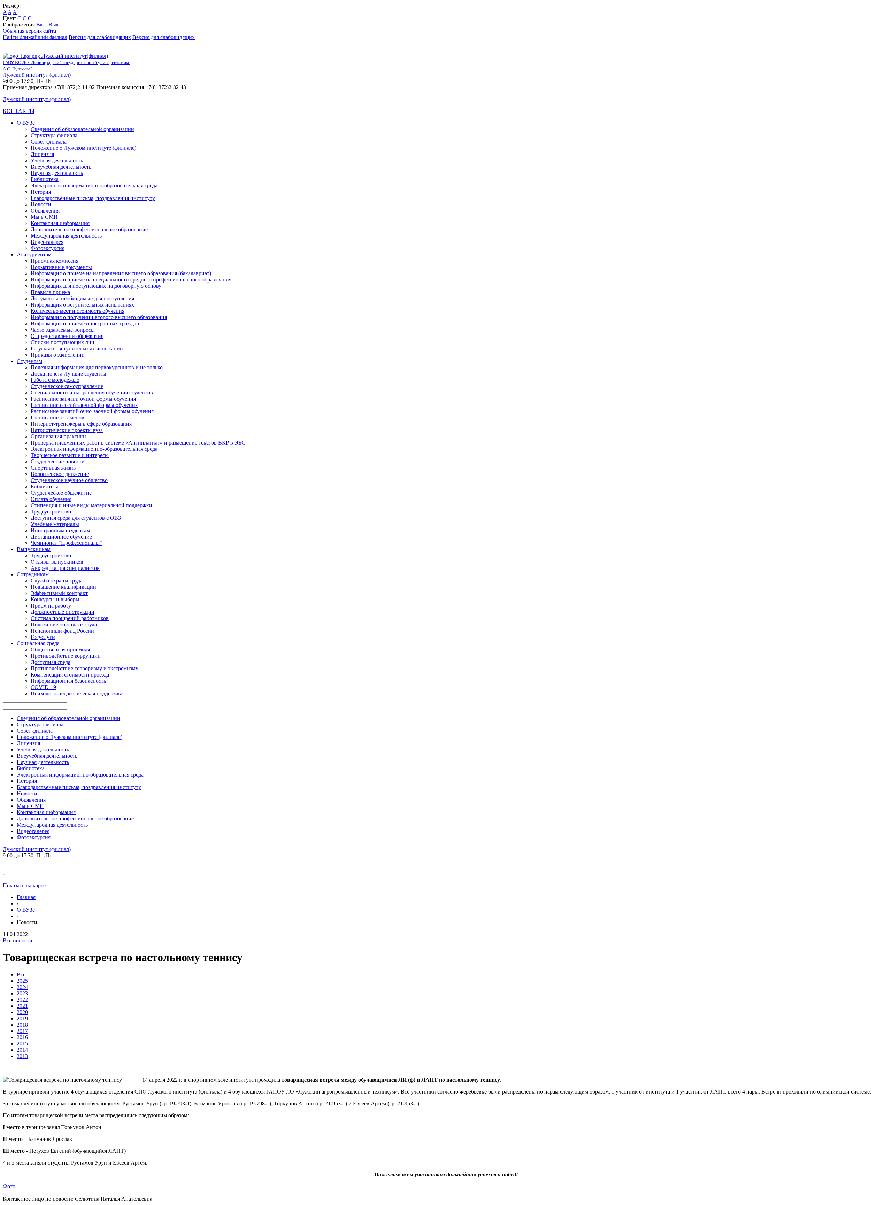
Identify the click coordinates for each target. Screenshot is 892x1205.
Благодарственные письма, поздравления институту (93, 198)
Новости (41, 204)
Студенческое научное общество (69, 480)
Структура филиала (54, 135)
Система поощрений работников (70, 618)
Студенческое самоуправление (67, 386)
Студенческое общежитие (61, 493)
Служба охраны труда (57, 581)
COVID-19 (43, 687)
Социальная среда (38, 643)
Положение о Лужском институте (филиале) (83, 148)
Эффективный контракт (59, 593)
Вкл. (41, 25)
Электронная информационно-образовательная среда (94, 185)
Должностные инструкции (62, 612)
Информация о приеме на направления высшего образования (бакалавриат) (121, 273)
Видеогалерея (47, 242)
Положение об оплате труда (64, 624)
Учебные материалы (55, 524)
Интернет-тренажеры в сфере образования (81, 424)
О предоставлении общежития (67, 336)
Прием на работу (51, 606)
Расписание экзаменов (57, 417)
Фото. (10, 1186)
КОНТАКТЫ (18, 111)
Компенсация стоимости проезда (70, 675)
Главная (26, 897)
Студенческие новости (58, 461)
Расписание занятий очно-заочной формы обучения (92, 411)
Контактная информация (60, 223)
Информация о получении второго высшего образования (99, 317)
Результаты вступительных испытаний (77, 349)
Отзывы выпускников (57, 562)
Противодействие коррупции (66, 656)
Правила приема (50, 292)
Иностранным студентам (60, 530)
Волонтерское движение (60, 474)
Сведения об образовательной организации (82, 129)
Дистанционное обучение (61, 537)
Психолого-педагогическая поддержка (76, 693)
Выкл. (55, 25)
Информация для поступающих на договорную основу (96, 286)
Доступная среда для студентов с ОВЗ (76, 518)
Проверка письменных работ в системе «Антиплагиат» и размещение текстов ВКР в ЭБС (138, 443)
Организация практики (58, 436)
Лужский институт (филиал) (37, 75)
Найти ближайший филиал (35, 37)
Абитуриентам (34, 254)
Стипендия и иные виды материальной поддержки (91, 505)
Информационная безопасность (68, 681)
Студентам (29, 361)
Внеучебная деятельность (61, 167)
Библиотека (45, 179)
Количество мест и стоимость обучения (77, 311)
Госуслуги (43, 637)
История (41, 192)
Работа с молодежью (55, 380)
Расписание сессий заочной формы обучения (84, 405)
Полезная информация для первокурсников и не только (97, 367)
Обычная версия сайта (29, 31)
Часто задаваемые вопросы (63, 330)
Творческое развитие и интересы (70, 455)
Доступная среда (50, 662)
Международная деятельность (66, 236)
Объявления (45, 211)
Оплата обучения (51, 499)
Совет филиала (49, 142)
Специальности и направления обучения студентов (92, 392)
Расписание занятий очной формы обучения (83, 399)
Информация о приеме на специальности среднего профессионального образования (131, 280)
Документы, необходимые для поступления (82, 298)
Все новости (17, 940)
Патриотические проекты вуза (67, 430)
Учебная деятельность (57, 160)
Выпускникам (34, 549)
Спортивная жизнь (53, 468)
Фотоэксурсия (47, 248)
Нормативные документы (61, 267)
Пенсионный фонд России (62, 631)
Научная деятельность (57, 173)
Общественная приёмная (60, 649)
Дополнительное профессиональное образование (89, 229)
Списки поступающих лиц (62, 342)
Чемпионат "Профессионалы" (66, 543)
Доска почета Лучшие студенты (68, 374)
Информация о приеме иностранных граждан (85, 323)
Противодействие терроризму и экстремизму (84, 668)
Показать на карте (24, 885)
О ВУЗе (26, 123)
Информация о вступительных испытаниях (82, 305)
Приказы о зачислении (58, 355)
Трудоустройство (51, 512)
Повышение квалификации (63, 587)
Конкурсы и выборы (55, 599)
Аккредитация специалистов (65, 568)
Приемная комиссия (54, 261)
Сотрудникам (33, 574)
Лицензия (42, 154)
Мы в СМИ (44, 217)
